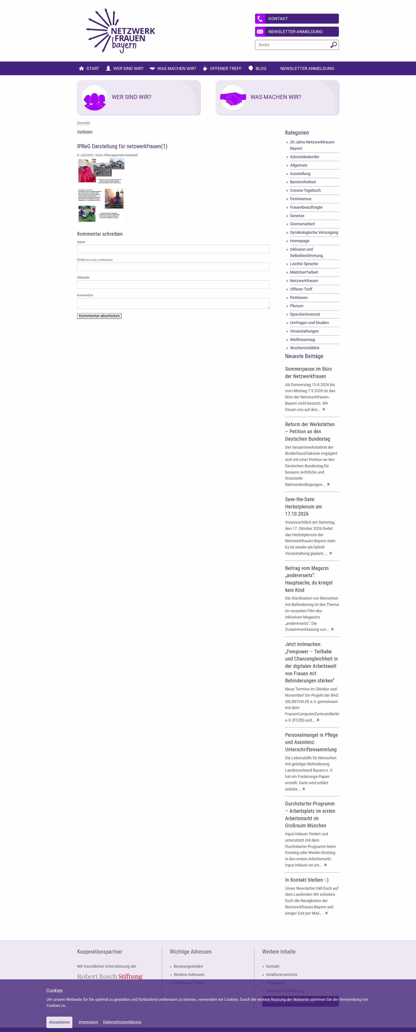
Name (81, 242)
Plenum (296, 305)
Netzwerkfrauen (304, 280)
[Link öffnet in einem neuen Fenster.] (109, 976)
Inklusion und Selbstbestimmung (306, 252)
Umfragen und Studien (309, 322)
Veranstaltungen (304, 331)
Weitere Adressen (189, 974)
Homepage (299, 241)
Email (95, 259)
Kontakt (273, 966)
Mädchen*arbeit (304, 272)
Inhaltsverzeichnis (281, 974)
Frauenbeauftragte (306, 207)
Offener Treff (301, 289)
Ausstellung (300, 173)
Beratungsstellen (188, 966)
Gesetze (297, 215)
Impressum (88, 1022)
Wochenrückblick (304, 348)
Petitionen (299, 297)
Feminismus (300, 198)
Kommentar (85, 295)
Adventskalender (304, 156)
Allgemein (298, 165)
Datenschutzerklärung (122, 1022)
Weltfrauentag (302, 339)
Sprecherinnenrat (305, 314)
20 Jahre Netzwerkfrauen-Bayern (312, 145)
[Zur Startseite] (120, 30)
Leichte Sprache (304, 263)
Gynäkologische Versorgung (314, 232)
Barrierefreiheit (303, 182)
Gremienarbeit (302, 224)
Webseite (83, 277)
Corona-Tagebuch (305, 190)
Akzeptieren (59, 1022)
